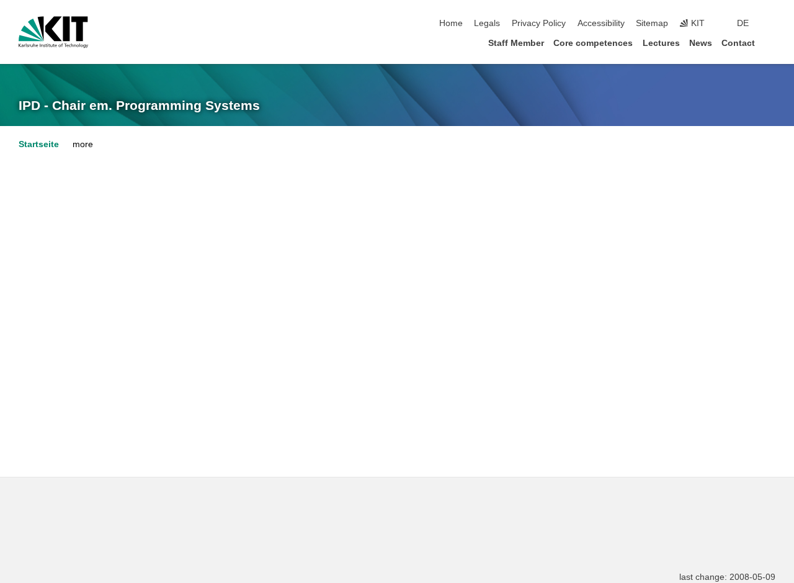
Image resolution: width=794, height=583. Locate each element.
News (700, 43)
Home (451, 23)
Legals (487, 23)
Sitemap (652, 23)
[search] (771, 24)
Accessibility (601, 23)
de (743, 23)
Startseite (39, 144)
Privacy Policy (539, 23)
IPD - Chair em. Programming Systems (139, 105)
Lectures (661, 43)
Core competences (593, 43)
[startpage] (771, 42)
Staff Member (516, 43)
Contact (738, 43)
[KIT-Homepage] (53, 32)
